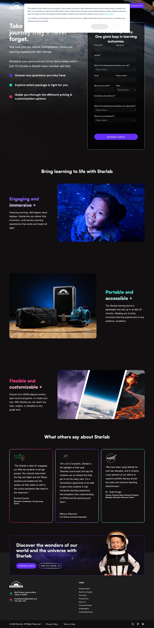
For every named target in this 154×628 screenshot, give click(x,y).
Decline (117, 26)
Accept (99, 26)
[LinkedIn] (143, 624)
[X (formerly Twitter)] (132, 624)
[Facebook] (138, 624)
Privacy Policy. (109, 14)
